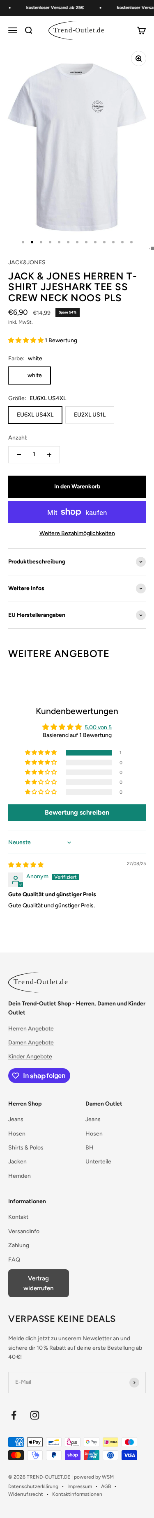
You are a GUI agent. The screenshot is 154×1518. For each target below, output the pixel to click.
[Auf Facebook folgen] (13, 1415)
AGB (106, 1486)
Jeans (15, 1119)
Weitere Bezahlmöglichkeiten (77, 533)
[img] (26, 864)
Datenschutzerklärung (33, 1486)
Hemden (19, 1175)
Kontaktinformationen (77, 1494)
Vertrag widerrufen (38, 1283)
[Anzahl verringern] (19, 454)
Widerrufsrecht (25, 1494)
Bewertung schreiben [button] (77, 812)
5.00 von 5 (98, 727)
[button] (26, 340)
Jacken (17, 1161)
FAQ (14, 1259)
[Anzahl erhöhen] (49, 454)
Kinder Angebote (30, 1056)
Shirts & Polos (26, 1147)
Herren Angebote (31, 1028)
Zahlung (18, 1245)
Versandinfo (23, 1231)
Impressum (79, 1486)
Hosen (16, 1133)
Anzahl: (18, 437)
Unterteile (98, 1161)
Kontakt (18, 1216)
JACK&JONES (27, 262)
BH (89, 1147)
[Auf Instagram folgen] (34, 1415)
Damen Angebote (31, 1042)
